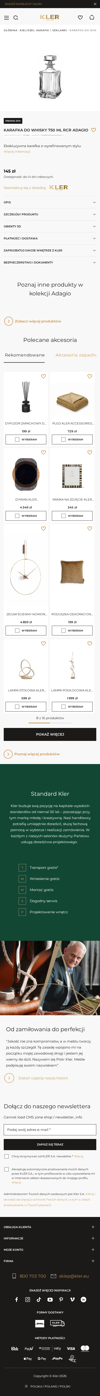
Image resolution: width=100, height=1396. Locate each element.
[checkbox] (17, 439)
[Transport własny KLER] (57, 1323)
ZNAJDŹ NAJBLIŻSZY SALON (23, 4)
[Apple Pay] (27, 1359)
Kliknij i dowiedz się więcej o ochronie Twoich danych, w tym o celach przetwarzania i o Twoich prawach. (49, 1199)
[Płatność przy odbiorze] (72, 1359)
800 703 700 (33, 1276)
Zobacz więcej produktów (38, 321)
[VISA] (71, 1348)
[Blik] (15, 1348)
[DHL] (39, 1323)
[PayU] (29, 1348)
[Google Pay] (42, 1359)
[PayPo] (57, 1359)
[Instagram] (27, 1299)
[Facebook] (16, 1299)
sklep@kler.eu (74, 1276)
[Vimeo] (72, 1299)
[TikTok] (39, 1299)
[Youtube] (50, 1299)
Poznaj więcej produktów (37, 754)
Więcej (78, 1156)
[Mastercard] (85, 1348)
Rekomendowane (25, 355)
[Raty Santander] (50, 1348)
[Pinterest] (61, 1299)
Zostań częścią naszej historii (43, 1078)
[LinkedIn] (83, 1299)
